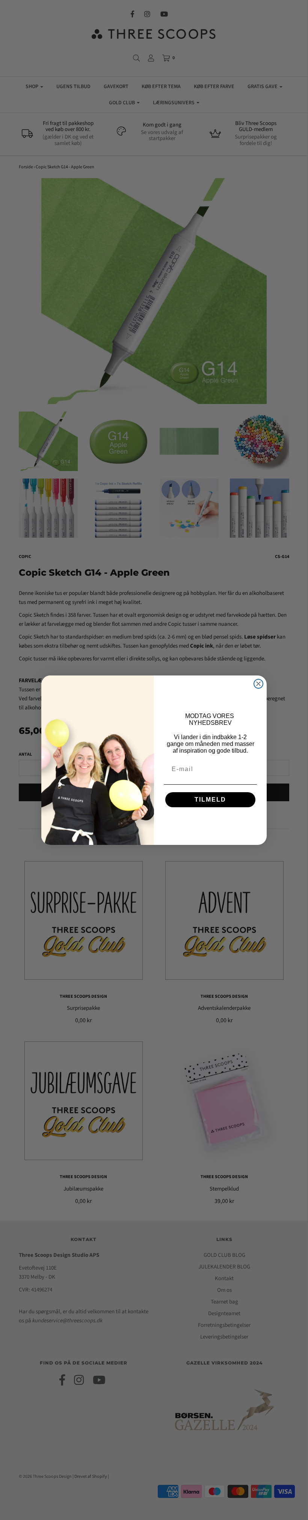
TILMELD (210, 799)
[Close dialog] (258, 683)
